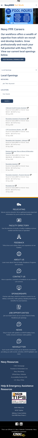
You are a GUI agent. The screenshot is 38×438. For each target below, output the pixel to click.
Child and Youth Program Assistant (16, 108)
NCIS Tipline (19, 410)
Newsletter (19, 347)
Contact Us (19, 276)
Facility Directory (19, 225)
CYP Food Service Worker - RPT (15, 129)
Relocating (19, 209)
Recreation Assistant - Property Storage (17, 175)
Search (7, 101)
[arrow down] (19, 1)
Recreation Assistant (12, 164)
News (19, 330)
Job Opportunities (19, 313)
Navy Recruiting (19, 371)
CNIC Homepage (19, 366)
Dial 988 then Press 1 (19, 415)
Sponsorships (19, 293)
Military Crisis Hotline (19, 413)
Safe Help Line (19, 407)
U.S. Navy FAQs (19, 380)
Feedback (19, 242)
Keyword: (5, 79)
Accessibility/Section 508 (19, 377)
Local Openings (6, 70)
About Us (19, 259)
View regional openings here (13, 59)
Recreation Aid (10, 185)
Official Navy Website (19, 374)
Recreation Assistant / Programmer (16, 118)
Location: (5, 90)
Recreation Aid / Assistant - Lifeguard (17, 140)
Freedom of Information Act (19, 369)
